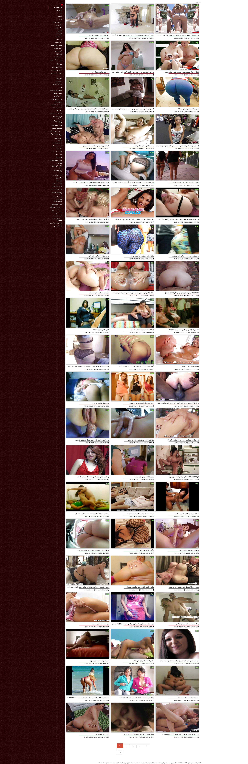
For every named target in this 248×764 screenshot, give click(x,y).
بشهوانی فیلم (58, 102)
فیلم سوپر (59, 163)
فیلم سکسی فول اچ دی (55, 113)
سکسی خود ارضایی (56, 45)
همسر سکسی (58, 57)
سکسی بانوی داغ (57, 22)
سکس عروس (58, 154)
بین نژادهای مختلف (57, 67)
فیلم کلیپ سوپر (58, 226)
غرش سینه (59, 33)
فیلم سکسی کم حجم (56, 189)
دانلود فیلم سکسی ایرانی (57, 166)
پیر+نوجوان (59, 54)
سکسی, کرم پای (57, 93)
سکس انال (59, 157)
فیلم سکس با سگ (57, 212)
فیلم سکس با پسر (57, 215)
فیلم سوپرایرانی (57, 175)
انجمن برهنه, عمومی (56, 70)
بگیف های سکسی (57, 143)
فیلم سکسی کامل (57, 183)
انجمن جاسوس (58, 48)
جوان (60, 19)
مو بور (60, 75)
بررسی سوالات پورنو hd (56, 60)
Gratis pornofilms (58, 200)
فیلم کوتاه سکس (57, 196)
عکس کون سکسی (57, 186)
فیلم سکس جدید (57, 107)
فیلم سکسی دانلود (57, 145)
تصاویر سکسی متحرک (56, 207)
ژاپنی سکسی (58, 42)
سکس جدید (59, 148)
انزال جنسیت (58, 39)
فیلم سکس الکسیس (56, 104)
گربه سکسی (58, 51)
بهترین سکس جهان (57, 99)
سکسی (60, 87)
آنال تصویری (58, 36)
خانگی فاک (59, 10)
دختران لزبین (58, 81)
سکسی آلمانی (58, 96)
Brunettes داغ (57, 84)
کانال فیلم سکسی (57, 128)
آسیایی (60, 16)
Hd (61, 13)
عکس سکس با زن (57, 151)
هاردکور (60, 30)
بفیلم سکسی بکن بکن (56, 131)
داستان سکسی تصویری (58, 139)
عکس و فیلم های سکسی (57, 117)
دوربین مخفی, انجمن (56, 73)
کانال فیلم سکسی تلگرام (57, 193)
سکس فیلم (59, 180)
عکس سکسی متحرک (56, 160)
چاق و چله (59, 78)
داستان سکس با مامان (56, 223)
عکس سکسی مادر (57, 125)
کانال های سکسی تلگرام (57, 171)
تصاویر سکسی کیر (57, 204)
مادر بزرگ (59, 64)
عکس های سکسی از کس (56, 134)
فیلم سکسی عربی (57, 210)
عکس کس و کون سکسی (57, 121)
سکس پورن (59, 178)
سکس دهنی (59, 28)
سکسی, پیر (59, 25)
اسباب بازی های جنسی (56, 90)
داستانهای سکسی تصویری (57, 219)
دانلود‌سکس (59, 110)
